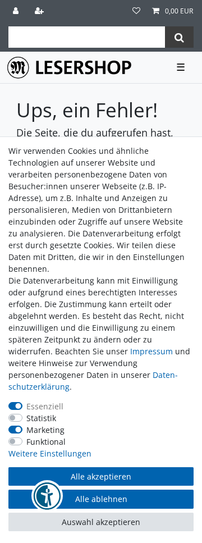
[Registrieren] (40, 11)
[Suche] (179, 37)
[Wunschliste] (136, 11)
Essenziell (44, 406)
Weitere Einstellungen (49, 453)
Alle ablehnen (101, 499)
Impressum (151, 351)
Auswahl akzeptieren (101, 522)
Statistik (41, 418)
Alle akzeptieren (101, 476)
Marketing (45, 430)
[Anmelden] (17, 11)
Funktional (46, 441)
